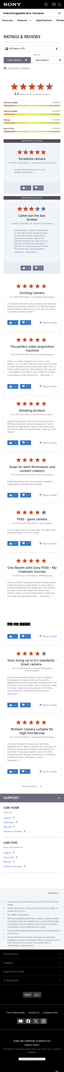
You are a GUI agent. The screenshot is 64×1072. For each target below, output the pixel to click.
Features (22, 20)
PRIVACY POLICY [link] (32, 1045)
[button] (32, 954)
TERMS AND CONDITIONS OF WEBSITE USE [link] (32, 1041)
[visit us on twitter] (35, 1021)
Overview (7, 20)
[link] (8, 817)
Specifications (44, 20)
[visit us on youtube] (20, 1021)
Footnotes (53, 893)
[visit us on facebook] (28, 1021)
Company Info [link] (50, 1012)
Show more (31, 252)
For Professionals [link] (16, 1012)
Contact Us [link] (33, 1012)
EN (36, 994)
